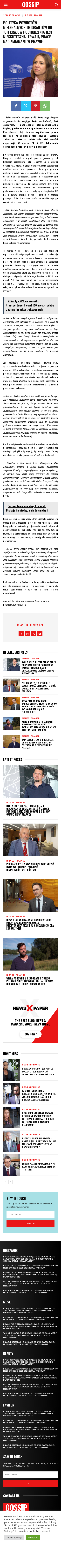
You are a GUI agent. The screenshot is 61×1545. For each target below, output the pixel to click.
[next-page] (10, 1182)
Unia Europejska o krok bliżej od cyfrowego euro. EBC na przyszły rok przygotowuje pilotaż (38, 744)
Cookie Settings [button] (14, 1537)
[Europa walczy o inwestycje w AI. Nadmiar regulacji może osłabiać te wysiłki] (11, 1165)
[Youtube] (39, 633)
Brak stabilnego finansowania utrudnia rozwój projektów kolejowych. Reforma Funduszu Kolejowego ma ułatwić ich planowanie (38, 1119)
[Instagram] (27, 633)
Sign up (31, 1223)
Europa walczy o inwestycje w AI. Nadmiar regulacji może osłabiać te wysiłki (39, 1166)
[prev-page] (5, 1182)
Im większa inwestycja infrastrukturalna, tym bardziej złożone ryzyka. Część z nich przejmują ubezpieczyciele (39, 1095)
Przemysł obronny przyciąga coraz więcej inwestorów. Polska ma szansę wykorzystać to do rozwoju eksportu (39, 1143)
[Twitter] (26, 106)
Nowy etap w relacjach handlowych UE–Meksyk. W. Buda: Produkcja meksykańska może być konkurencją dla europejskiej (39, 706)
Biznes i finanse (33, 15)
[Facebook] (16, 106)
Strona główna (11, 15)
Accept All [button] (33, 1537)
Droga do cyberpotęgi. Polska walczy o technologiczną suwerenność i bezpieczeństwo (38, 1071)
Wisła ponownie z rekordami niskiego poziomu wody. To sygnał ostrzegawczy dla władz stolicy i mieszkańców (39, 726)
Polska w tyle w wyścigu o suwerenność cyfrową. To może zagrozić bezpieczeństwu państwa (39, 687)
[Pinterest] (35, 106)
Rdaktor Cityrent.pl (30, 625)
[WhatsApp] (45, 106)
